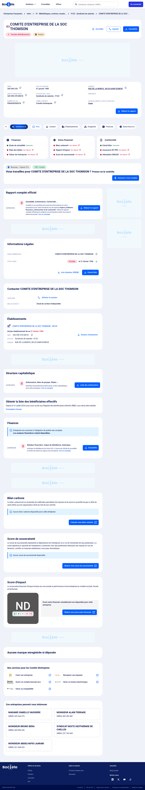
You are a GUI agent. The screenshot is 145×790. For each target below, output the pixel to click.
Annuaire (31, 778)
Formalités (45, 4)
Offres (58, 4)
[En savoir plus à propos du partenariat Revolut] (49, 682)
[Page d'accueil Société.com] (8, 4)
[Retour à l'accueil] (9, 767)
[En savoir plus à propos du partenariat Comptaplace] (49, 689)
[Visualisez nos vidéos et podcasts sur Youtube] (124, 779)
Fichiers (30, 774)
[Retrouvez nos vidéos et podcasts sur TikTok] (130, 779)
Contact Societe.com (76, 770)
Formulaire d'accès (14, 409)
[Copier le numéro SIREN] (20, 88)
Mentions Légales (137, 787)
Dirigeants (92, 127)
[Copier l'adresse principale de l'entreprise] (125, 88)
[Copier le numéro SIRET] (26, 95)
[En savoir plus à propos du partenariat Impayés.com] (97, 675)
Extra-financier (129, 127)
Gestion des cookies (103, 787)
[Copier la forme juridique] (55, 102)
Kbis (37, 127)
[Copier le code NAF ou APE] (62, 95)
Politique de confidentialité (120, 787)
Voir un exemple (44, 214)
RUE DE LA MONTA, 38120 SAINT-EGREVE (105, 89)
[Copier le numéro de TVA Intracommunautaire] (23, 102)
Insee (90, 103)
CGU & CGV (89, 787)
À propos (80, 787)
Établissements (71, 127)
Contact (52, 127)
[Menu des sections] (6, 126)
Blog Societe (114, 770)
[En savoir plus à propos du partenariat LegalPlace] (49, 675)
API (29, 781)
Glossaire (72, 774)
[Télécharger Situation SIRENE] (96, 261)
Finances (109, 127)
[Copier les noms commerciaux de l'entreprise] (96, 254)
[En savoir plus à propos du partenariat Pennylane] (97, 682)
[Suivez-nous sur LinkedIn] (112, 779)
